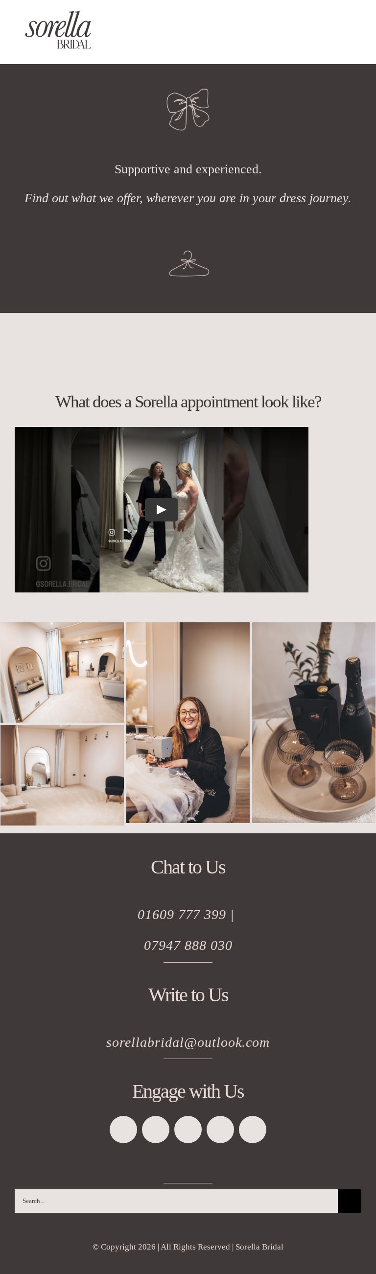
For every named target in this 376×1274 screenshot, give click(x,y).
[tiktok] (155, 1129)
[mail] (220, 1129)
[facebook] (123, 1129)
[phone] (252, 1129)
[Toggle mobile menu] (357, 49)
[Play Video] (161, 509)
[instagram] (188, 1129)
